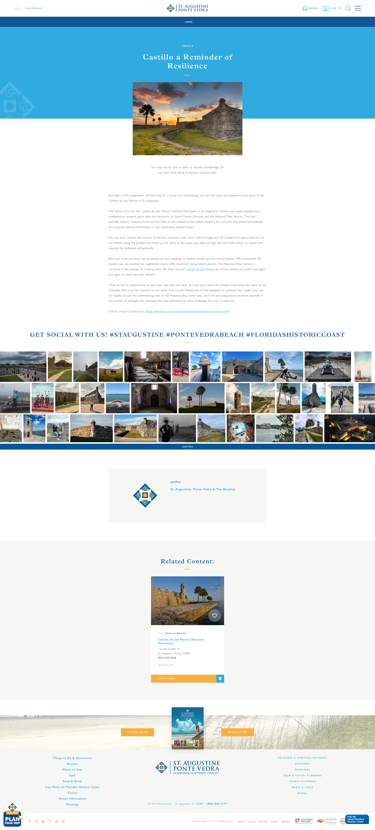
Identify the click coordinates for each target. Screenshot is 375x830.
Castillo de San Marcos (200, 269)
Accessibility (274, 821)
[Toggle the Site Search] (348, 8)
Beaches (72, 764)
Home (188, 22)
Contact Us (251, 821)
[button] (357, 819)
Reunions (302, 763)
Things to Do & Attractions (72, 758)
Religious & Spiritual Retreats (302, 757)
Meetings (72, 804)
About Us (241, 821)
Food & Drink (72, 781)
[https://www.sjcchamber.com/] (326, 821)
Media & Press (302, 787)
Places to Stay (72, 769)
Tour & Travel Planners (302, 775)
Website (164, 665)
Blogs (302, 793)
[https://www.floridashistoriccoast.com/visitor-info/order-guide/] (188, 728)
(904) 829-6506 (167, 657)
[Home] (187, 8)
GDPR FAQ (285, 821)
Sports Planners (302, 781)
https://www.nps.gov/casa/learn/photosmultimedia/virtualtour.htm (187, 311)
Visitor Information (72, 798)
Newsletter (237, 732)
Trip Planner (34, 8)
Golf (72, 775)
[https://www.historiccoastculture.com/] (304, 821)
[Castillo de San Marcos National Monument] (187, 600)
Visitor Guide (137, 732)
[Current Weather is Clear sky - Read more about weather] (17, 8)
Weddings (302, 769)
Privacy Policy (263, 821)
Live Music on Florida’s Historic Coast (72, 787)
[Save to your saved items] (214, 615)
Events (72, 793)
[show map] (220, 679)
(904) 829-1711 (217, 803)
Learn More (166, 678)
